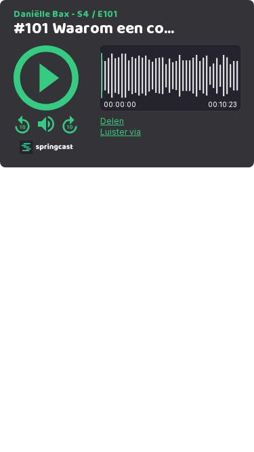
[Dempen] (46, 124)
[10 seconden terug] (22, 124)
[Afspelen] (46, 77)
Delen (112, 121)
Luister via (120, 132)
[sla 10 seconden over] (69, 124)
